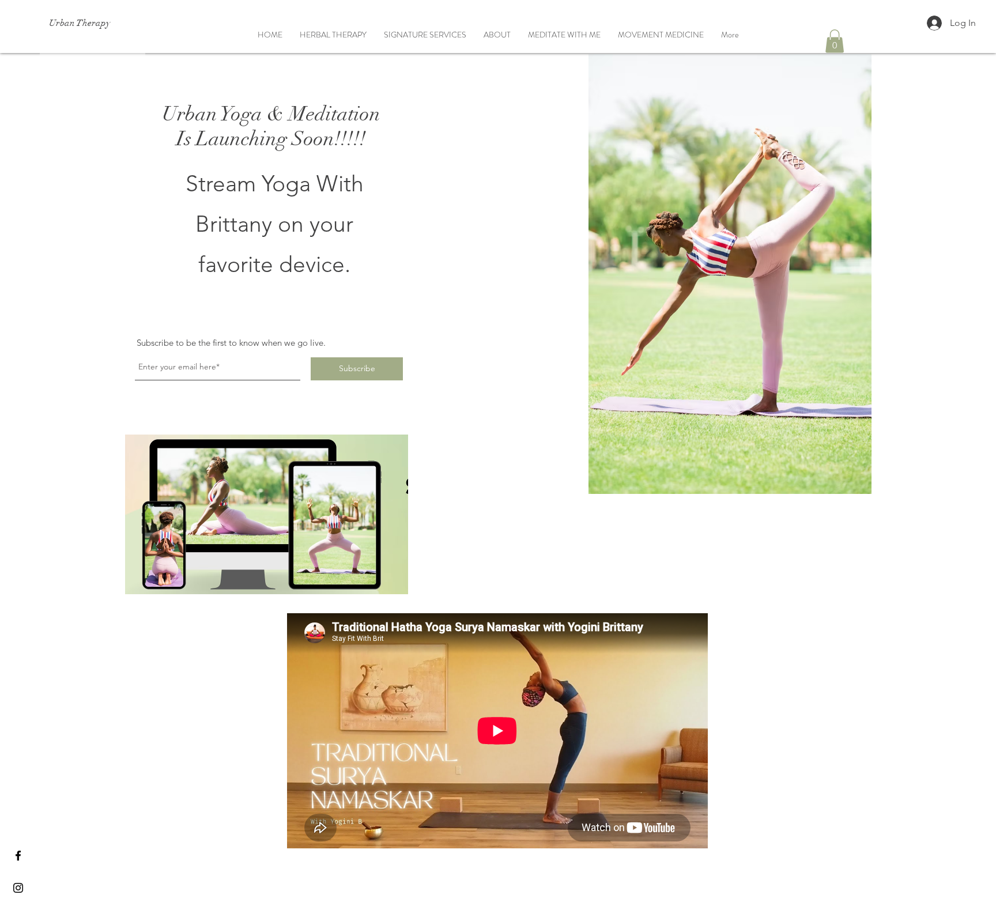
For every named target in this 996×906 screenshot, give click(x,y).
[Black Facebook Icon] (18, 855)
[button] (834, 41)
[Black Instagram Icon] (18, 887)
